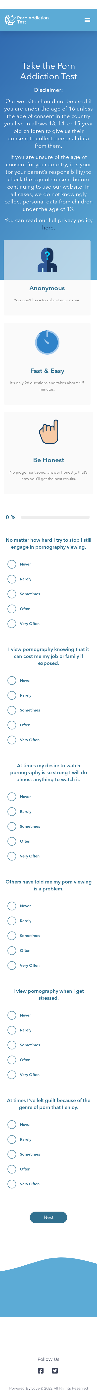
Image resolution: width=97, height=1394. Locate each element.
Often (25, 608)
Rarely (25, 579)
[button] (87, 20)
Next (48, 1217)
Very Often (30, 623)
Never (25, 564)
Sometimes (30, 594)
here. (48, 227)
